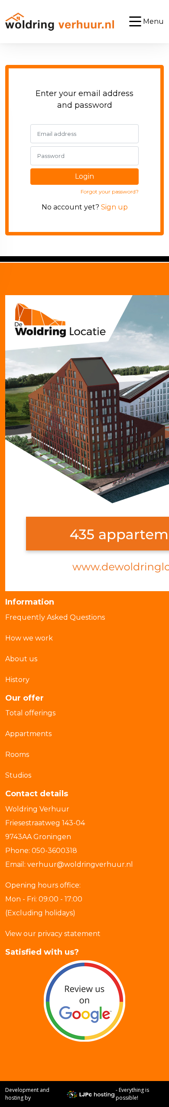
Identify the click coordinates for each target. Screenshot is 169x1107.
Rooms (17, 754)
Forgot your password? (110, 191)
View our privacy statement (53, 934)
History (17, 680)
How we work (29, 638)
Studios (18, 775)
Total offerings (30, 713)
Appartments (28, 734)
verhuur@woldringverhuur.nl (80, 864)
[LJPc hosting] (90, 1094)
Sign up (114, 207)
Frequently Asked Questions (55, 617)
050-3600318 (54, 850)
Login (84, 176)
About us (21, 659)
